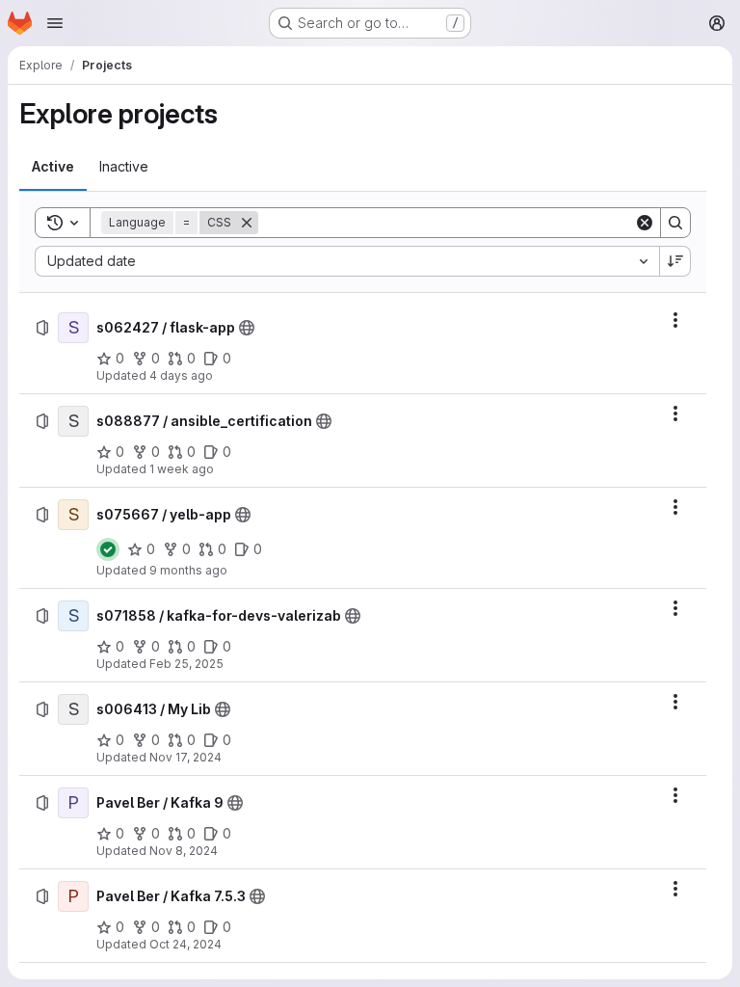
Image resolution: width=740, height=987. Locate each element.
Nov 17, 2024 (185, 757)
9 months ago (188, 570)
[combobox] (347, 261)
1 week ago (181, 469)
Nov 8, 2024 (183, 850)
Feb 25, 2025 (186, 663)
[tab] (53, 167)
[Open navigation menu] (55, 23)
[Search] (675, 222)
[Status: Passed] (107, 549)
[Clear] (644, 222)
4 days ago (181, 375)
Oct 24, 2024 (185, 944)
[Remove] (246, 222)
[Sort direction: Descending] (675, 261)
